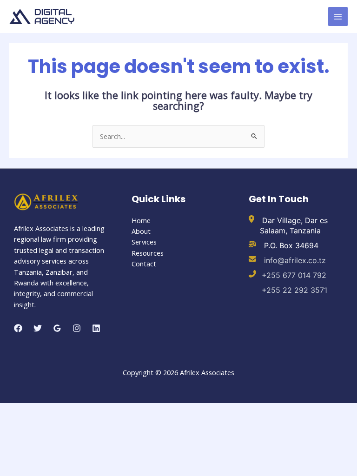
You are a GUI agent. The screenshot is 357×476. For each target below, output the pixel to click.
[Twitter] (37, 328)
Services (144, 241)
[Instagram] (77, 328)
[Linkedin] (96, 328)
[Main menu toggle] (338, 16)
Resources (148, 253)
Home (141, 220)
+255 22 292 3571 (294, 290)
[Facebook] (18, 328)
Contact (144, 263)
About (141, 231)
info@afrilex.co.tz (294, 260)
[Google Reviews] (57, 328)
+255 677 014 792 (294, 275)
